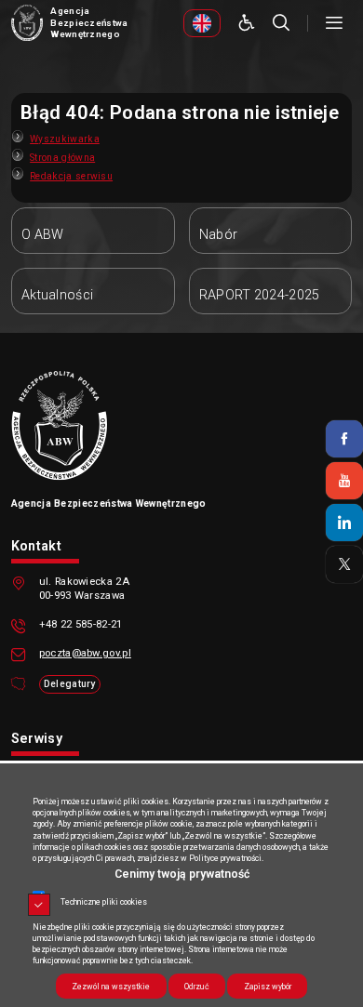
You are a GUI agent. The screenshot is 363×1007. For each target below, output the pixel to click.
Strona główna (62, 158)
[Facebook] (344, 438)
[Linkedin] (344, 522)
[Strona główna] (27, 23)
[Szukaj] (281, 23)
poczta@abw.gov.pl (85, 653)
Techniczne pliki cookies (103, 902)
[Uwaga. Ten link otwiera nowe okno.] (202, 23)
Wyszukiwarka (65, 139)
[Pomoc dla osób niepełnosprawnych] (246, 23)
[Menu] (334, 23)
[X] (344, 564)
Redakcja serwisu (71, 176)
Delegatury (70, 684)
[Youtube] (344, 480)
